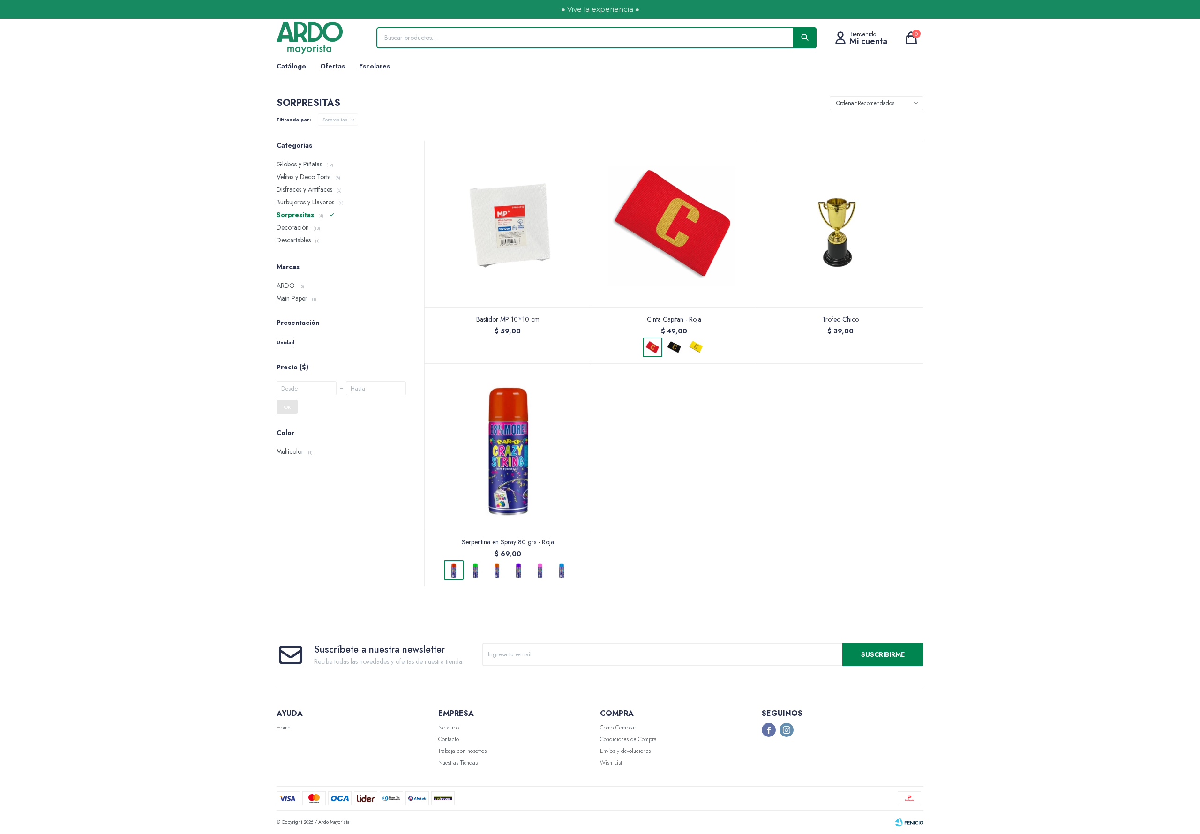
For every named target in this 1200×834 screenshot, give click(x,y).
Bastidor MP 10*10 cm (508, 319)
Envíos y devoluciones (625, 751)
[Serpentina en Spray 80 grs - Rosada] (540, 570)
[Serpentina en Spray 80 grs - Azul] (561, 570)
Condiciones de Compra (628, 739)
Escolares (374, 66)
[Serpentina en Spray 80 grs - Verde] (475, 570)
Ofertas (332, 66)
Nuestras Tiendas (458, 763)
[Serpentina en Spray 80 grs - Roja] (508, 447)
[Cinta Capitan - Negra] (674, 347)
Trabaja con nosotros (462, 751)
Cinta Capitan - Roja (674, 319)
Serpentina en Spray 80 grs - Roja (508, 542)
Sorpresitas (334, 119)
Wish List (611, 763)
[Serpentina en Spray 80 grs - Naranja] (497, 570)
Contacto (448, 739)
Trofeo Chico (840, 319)
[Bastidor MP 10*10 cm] (508, 224)
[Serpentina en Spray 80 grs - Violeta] (518, 570)
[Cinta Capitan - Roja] (674, 224)
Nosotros (448, 727)
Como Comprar (618, 727)
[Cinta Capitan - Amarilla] (695, 347)
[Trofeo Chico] (840, 224)
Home (283, 727)
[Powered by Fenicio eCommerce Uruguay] (909, 822)
